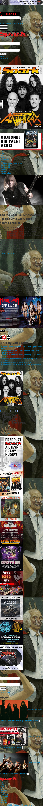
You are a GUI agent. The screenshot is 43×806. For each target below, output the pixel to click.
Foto (1, 155)
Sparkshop (3, 171)
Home (2, 151)
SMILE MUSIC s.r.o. (13, 805)
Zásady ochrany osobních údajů (13, 163)
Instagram (8, 23)
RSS (25, 23)
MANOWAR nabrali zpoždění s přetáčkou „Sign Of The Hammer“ (20, 365)
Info (1, 161)
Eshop (14, 23)
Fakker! (2, 792)
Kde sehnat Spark (6, 173)
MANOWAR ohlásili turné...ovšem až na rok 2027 (16, 363)
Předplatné (3, 790)
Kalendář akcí (4, 159)
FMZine (2, 798)
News (2, 153)
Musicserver (4, 796)
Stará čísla (3, 169)
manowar (9, 210)
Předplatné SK (5, 167)
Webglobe (3, 802)
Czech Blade (4, 794)
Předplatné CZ (5, 165)
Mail (23, 23)
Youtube (18, 23)
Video (2, 157)
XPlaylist (3, 800)
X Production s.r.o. (26, 805)
